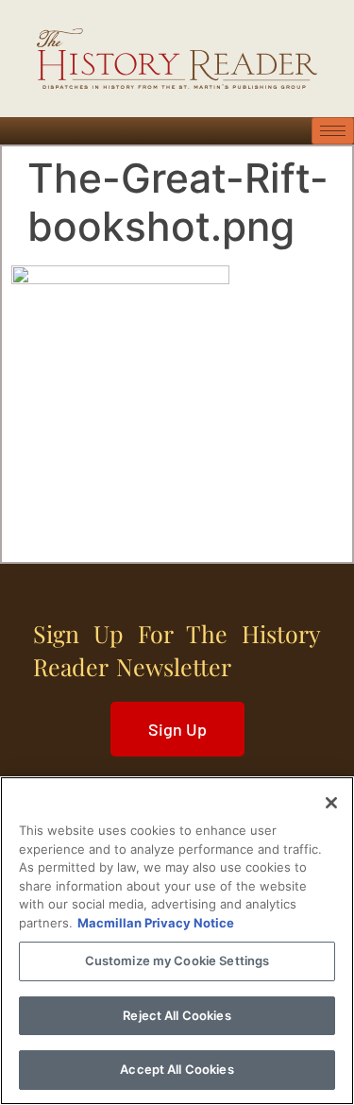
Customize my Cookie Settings (177, 960)
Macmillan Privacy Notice (155, 922)
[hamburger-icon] (333, 130)
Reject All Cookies (176, 1015)
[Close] (331, 803)
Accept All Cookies (176, 1069)
